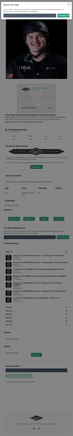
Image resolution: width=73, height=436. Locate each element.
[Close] (69, 4)
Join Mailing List (63, 15)
